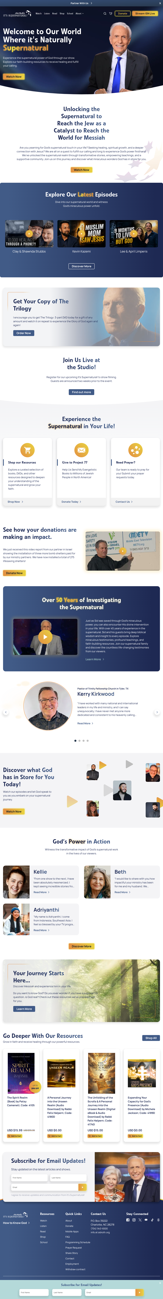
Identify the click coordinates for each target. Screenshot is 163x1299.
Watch (39, 13)
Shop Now (14, 501)
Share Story (71, 1252)
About (78, 13)
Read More (83, 723)
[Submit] (82, 1187)
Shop (62, 13)
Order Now (24, 333)
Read (54, 13)
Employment (72, 1263)
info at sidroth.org (100, 1232)
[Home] (17, 13)
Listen (47, 13)
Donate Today (70, 501)
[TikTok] (152, 1219)
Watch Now (14, 77)
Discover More (81, 266)
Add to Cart (16, 1136)
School (70, 13)
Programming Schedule (77, 1242)
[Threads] (158, 1219)
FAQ (67, 1236)
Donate (122, 13)
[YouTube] (146, 1219)
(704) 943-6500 (99, 1228)
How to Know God (15, 1223)
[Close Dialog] (160, 1283)
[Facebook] (127, 1219)
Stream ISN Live (145, 13)
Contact (69, 1258)
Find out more (81, 392)
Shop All (151, 1038)
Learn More (93, 659)
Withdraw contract (75, 1269)
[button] (160, 3)
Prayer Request (73, 1247)
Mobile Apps (71, 1231)
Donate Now (14, 573)
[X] (140, 1219)
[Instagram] (133, 1219)
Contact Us (123, 501)
